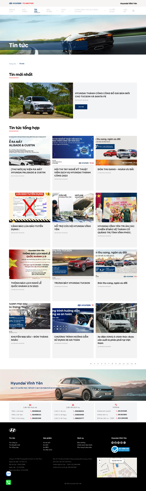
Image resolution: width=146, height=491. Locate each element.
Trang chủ (12, 64)
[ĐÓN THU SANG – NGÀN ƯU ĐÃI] (116, 150)
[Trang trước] (90, 364)
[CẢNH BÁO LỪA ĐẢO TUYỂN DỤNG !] (29, 207)
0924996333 (36, 415)
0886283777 (79, 418)
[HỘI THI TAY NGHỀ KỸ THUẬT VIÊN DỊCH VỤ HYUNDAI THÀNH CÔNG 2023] (73, 150)
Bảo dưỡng (81, 443)
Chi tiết (81, 107)
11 (124, 364)
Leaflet (119, 476)
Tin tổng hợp (13, 447)
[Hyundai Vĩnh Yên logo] (21, 3)
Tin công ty (13, 443)
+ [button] (99, 460)
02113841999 (123, 418)
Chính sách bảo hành (84, 445)
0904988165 (36, 411)
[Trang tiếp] (135, 364)
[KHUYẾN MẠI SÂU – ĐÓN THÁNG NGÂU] (29, 318)
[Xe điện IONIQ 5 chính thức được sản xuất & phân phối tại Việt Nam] (116, 318)
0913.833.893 (72, 467)
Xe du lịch (46, 443)
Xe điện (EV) (47, 450)
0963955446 (36, 418)
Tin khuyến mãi (14, 445)
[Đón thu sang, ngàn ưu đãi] (116, 264)
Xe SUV (45, 445)
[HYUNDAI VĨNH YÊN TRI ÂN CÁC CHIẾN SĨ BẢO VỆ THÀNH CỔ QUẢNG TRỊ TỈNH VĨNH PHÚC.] (116, 207)
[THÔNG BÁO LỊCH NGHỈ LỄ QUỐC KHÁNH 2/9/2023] (29, 264)
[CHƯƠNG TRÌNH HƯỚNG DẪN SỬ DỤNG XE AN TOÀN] (73, 318)
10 (120, 364)
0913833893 (122, 415)
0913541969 (122, 411)
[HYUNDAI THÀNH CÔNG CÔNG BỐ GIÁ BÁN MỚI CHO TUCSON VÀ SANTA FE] (41, 101)
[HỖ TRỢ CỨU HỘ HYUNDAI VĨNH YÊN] (73, 207)
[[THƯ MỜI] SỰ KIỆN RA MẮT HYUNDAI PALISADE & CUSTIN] (29, 150)
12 (128, 364)
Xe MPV (46, 447)
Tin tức (21, 64)
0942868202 (79, 411)
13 (132, 364)
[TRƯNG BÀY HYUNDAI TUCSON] (73, 264)
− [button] (99, 463)
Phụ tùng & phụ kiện (84, 447)
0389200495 (79, 415)
